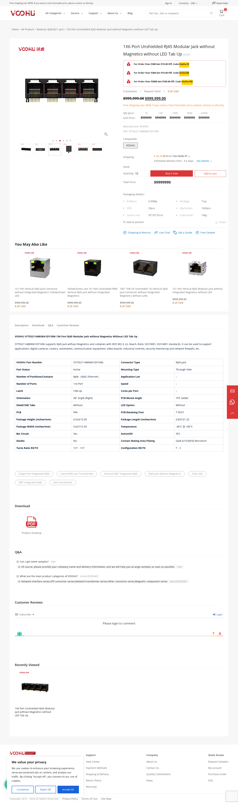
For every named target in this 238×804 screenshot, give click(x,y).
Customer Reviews (68, 325)
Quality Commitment (158, 774)
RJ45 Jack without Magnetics (164, 473)
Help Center (93, 761)
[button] (53, 140)
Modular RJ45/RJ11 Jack (50, 29)
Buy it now (172, 173)
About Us (151, 761)
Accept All (68, 789)
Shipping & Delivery (97, 774)
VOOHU (130, 145)
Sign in (168, 3)
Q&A (50, 325)
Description (22, 325)
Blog (130, 13)
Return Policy (93, 780)
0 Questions (130, 91)
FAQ (210, 780)
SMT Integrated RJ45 (30, 482)
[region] (45, 776)
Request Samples (218, 761)
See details (203, 161)
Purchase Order (217, 774)
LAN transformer (62, 482)
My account (215, 768)
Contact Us (152, 768)
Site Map (106, 798)
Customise (23, 789)
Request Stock (152, 91)
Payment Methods (96, 768)
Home (15, 29)
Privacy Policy (70, 798)
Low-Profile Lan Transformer (76, 473)
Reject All (45, 789)
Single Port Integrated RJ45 (34, 473)
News (149, 780)
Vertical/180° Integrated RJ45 (121, 473)
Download (38, 325)
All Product (27, 29)
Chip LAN (197, 473)
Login (219, 614)
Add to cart (210, 173)
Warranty (91, 786)
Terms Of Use (89, 798)
